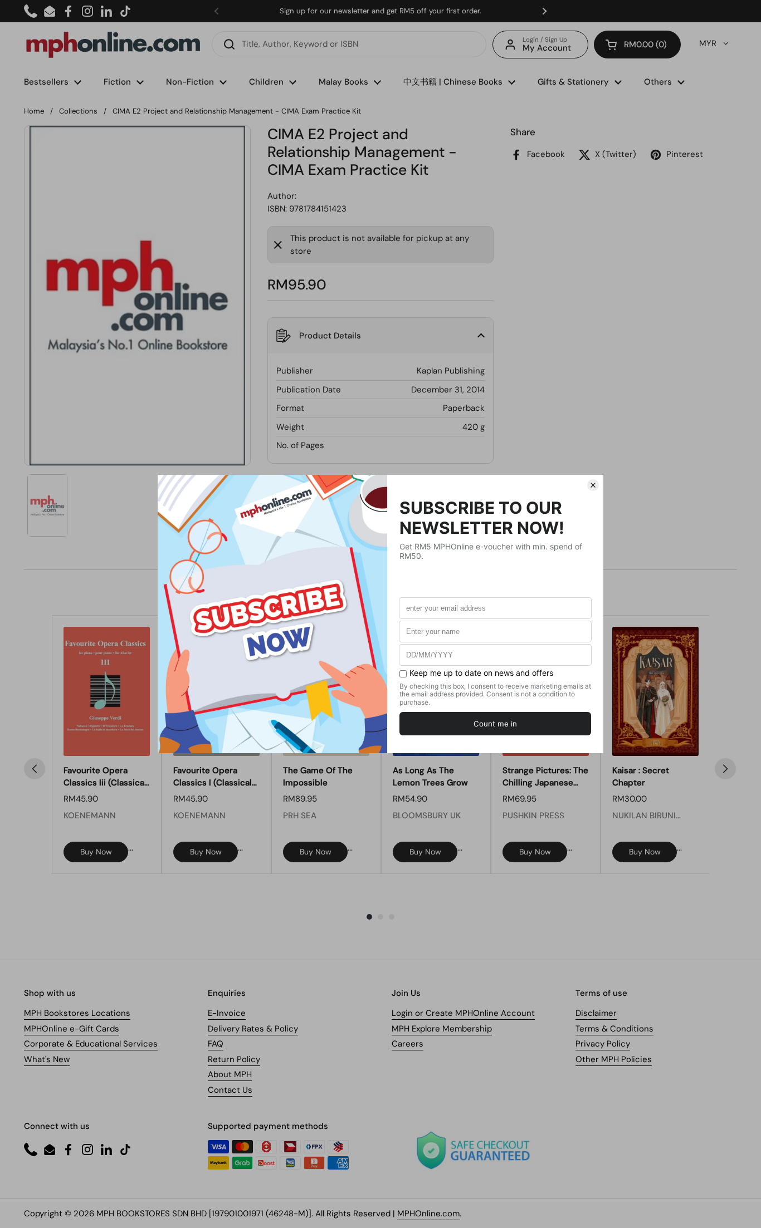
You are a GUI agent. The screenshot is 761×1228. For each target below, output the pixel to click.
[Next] (725, 768)
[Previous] (34, 768)
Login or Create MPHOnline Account (463, 1013)
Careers (407, 1043)
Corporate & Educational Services (91, 1043)
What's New (47, 1059)
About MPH (230, 1074)
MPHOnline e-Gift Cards (71, 1028)
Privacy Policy (602, 1043)
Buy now (96, 852)
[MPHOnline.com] (113, 44)
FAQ (215, 1043)
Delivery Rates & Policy (253, 1028)
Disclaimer (596, 1013)
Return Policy (234, 1059)
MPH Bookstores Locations (77, 1013)
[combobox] (349, 44)
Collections (78, 111)
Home (34, 111)
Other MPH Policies (613, 1059)
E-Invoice (227, 1013)
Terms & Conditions (614, 1028)
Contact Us (230, 1090)
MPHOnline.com (428, 1213)
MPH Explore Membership (442, 1028)
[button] (637, 44)
